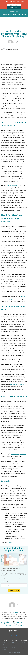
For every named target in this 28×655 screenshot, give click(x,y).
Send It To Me (13, 591)
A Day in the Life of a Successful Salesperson (7, 624)
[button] (14, 4)
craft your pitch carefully (17, 384)
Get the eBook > (14, 7)
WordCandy (14, 612)
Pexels (10, 542)
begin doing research (12, 185)
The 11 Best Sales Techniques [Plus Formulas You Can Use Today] (19, 624)
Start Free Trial (22, 14)
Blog (22, 646)
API (3, 644)
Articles (22, 648)
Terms (13, 647)
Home (3, 642)
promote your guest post (18, 454)
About (14, 14)
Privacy (13, 644)
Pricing (10, 14)
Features (4, 14)
